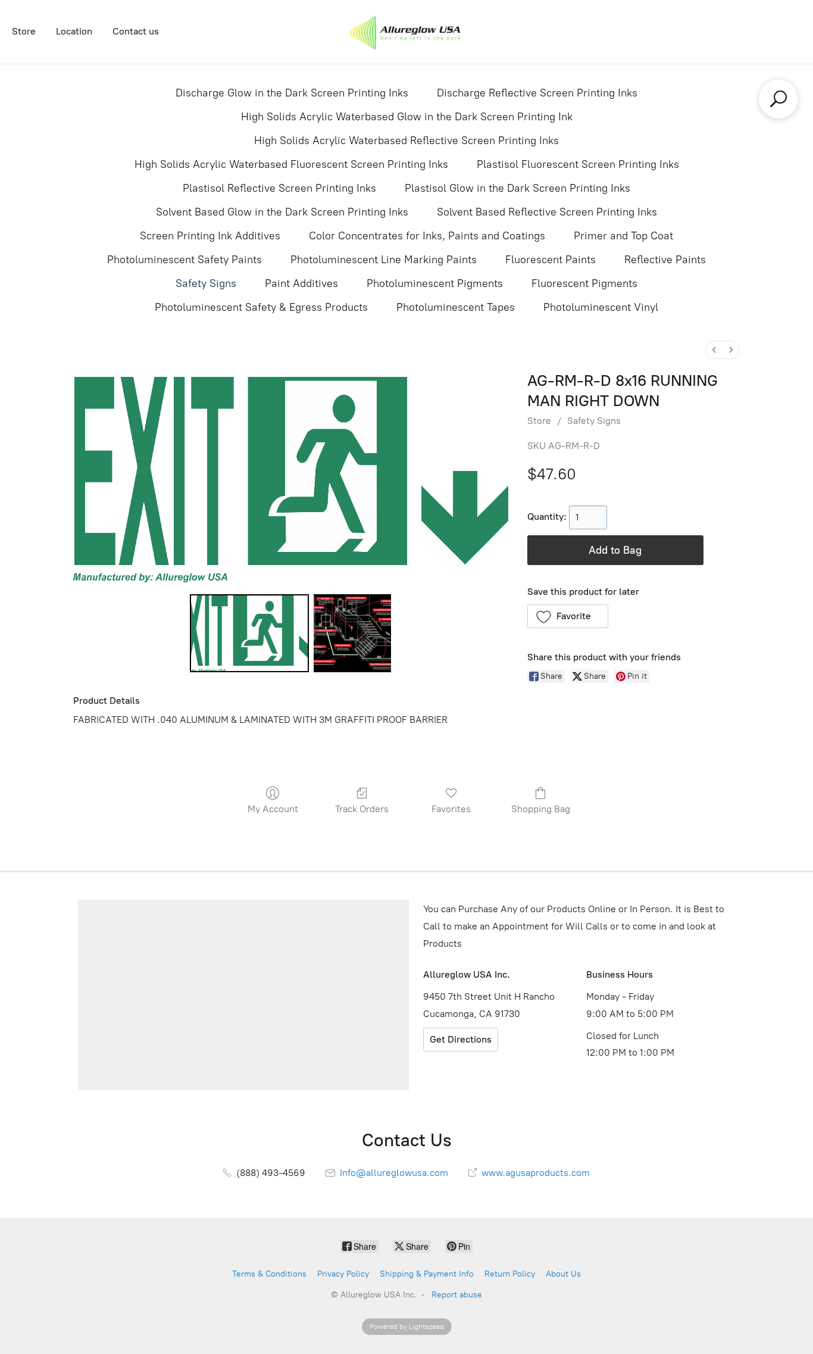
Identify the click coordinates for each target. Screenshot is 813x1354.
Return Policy (509, 1274)
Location (74, 31)
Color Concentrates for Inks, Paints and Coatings (427, 235)
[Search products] (778, 99)
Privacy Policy (343, 1274)
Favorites (451, 809)
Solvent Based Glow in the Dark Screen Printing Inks (282, 212)
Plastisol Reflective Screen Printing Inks (279, 188)
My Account (273, 809)
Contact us (135, 31)
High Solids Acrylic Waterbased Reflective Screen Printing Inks (406, 140)
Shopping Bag (540, 809)
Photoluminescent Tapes (455, 307)
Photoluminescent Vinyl (600, 307)
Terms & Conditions (269, 1274)
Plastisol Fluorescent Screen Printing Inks (578, 164)
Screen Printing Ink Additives (210, 235)
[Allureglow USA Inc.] (406, 32)
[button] (568, 616)
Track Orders (362, 809)
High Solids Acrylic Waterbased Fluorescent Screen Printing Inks (291, 164)
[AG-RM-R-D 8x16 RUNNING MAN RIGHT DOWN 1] (352, 633)
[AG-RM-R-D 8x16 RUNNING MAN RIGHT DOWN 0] (249, 633)
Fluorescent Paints (550, 259)
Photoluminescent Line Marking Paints (383, 259)
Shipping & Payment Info (427, 1274)
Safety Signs (206, 283)
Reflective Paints (665, 259)
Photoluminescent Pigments (435, 283)
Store (24, 31)
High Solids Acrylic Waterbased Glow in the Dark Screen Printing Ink (407, 116)
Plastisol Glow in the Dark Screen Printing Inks (517, 188)
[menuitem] (714, 349)
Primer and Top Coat (623, 235)
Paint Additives (301, 283)
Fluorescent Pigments (584, 283)
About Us (563, 1274)
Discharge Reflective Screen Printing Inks (537, 92)
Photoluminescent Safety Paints (184, 259)
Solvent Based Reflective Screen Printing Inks (547, 212)
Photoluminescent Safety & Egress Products (261, 307)
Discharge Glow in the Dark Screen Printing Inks (292, 92)
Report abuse (456, 1295)
